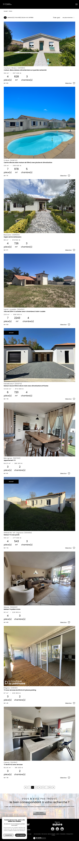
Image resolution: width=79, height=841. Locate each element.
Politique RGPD (69, 834)
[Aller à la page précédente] (25, 787)
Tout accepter (20, 835)
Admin (57, 834)
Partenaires (62, 834)
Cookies (53, 835)
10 (49, 787)
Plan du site (44, 834)
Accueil (5, 11)
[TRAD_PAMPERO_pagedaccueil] (7, 5)
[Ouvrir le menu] (76, 4)
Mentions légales (51, 834)
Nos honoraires (37, 834)
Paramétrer (8, 835)
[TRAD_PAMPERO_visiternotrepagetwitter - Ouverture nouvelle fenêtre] (62, 829)
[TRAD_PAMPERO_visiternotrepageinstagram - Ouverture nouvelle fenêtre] (57, 829)
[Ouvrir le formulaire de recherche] (71, 4)
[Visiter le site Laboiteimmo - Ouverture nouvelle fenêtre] (39, 839)
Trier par (56, 17)
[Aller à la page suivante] (53, 787)
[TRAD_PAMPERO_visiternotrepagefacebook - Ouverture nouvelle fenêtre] (52, 829)
